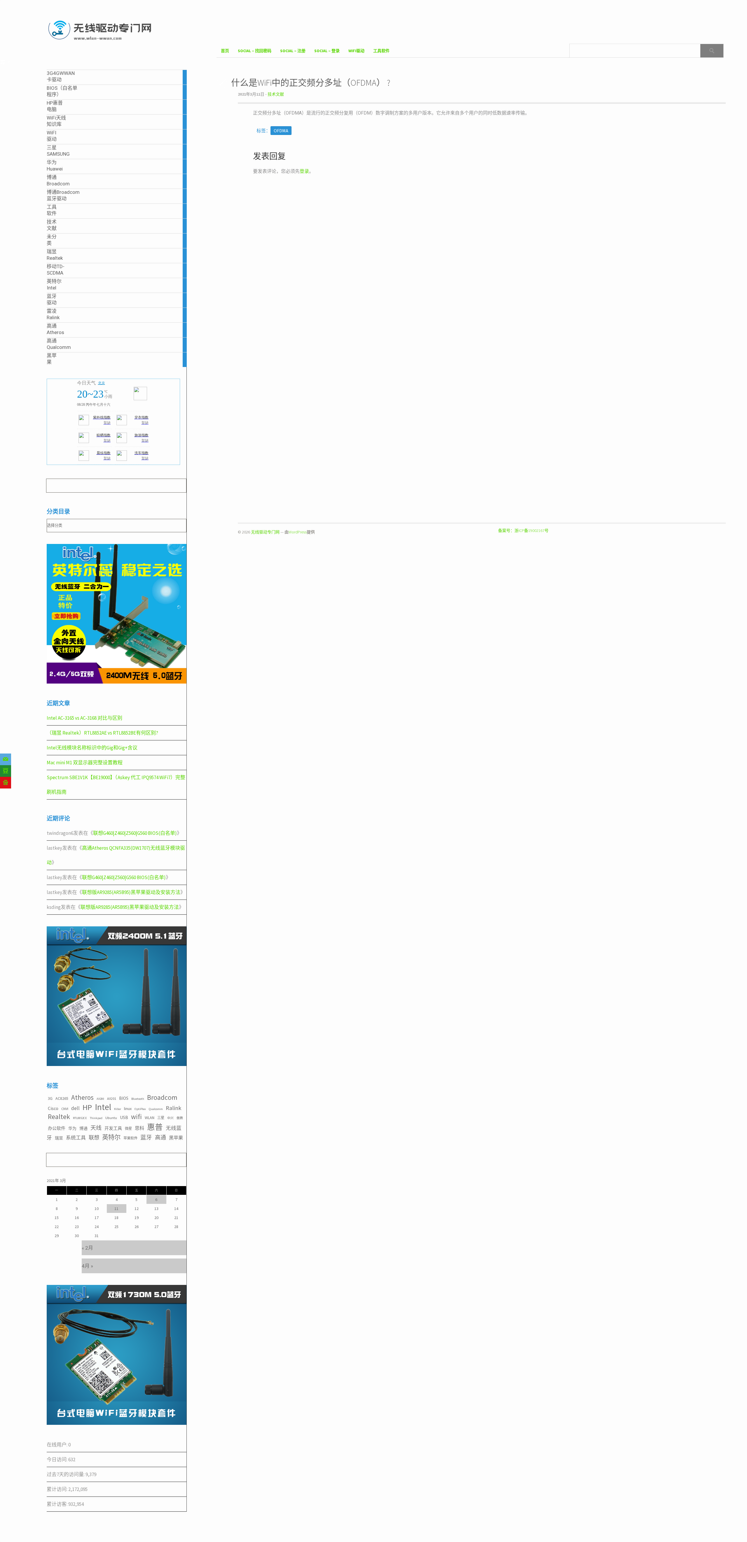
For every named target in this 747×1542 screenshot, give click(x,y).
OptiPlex (140, 1109)
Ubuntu (111, 1118)
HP (87, 1107)
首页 (225, 50)
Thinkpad (96, 1118)
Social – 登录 (327, 50)
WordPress (298, 532)
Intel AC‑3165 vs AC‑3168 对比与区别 (84, 718)
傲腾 (180, 1118)
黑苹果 (176, 1138)
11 (116, 1208)
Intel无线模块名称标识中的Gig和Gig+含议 (92, 747)
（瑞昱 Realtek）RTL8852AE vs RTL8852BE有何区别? (102, 733)
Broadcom (162, 1097)
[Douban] (5, 771)
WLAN (149, 1117)
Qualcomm (156, 1109)
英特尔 (111, 1137)
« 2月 (87, 1248)
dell (75, 1108)
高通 (160, 1137)
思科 (139, 1128)
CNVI (64, 1109)
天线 (96, 1127)
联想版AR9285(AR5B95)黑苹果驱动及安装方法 (131, 892)
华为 (72, 1128)
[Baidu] (5, 782)
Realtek (59, 1116)
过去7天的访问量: (66, 1474)
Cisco (53, 1108)
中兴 (170, 1118)
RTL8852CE (80, 1118)
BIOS (123, 1098)
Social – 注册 (293, 50)
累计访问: (57, 1489)
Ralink (173, 1107)
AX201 (111, 1098)
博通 (83, 1128)
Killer (117, 1109)
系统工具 (76, 1137)
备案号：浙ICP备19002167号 (523, 530)
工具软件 (381, 50)
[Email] (5, 759)
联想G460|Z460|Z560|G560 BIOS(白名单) (135, 833)
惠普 (155, 1127)
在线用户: (57, 1444)
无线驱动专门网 (265, 532)
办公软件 (56, 1128)
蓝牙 (146, 1137)
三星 (160, 1118)
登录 (304, 171)
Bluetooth (137, 1099)
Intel (103, 1107)
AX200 (100, 1099)
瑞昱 (59, 1138)
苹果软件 (130, 1138)
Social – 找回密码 (254, 50)
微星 (128, 1128)
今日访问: (57, 1459)
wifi (136, 1116)
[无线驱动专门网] (101, 41)
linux (128, 1108)
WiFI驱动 (356, 50)
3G (50, 1098)
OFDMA (281, 131)
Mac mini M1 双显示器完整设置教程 (85, 762)
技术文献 (276, 94)
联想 (94, 1137)
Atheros (82, 1097)
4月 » (87, 1266)
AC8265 (61, 1098)
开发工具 (113, 1128)
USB (124, 1117)
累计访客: (57, 1504)
